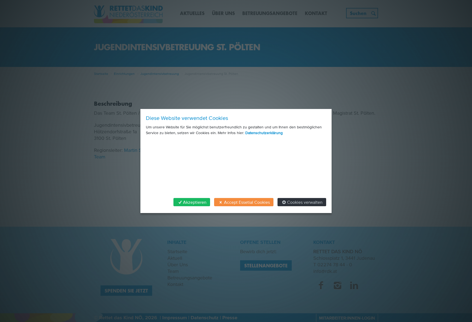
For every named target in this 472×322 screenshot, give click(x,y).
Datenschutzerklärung (264, 133)
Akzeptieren (194, 202)
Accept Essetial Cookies (247, 202)
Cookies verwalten (305, 202)
